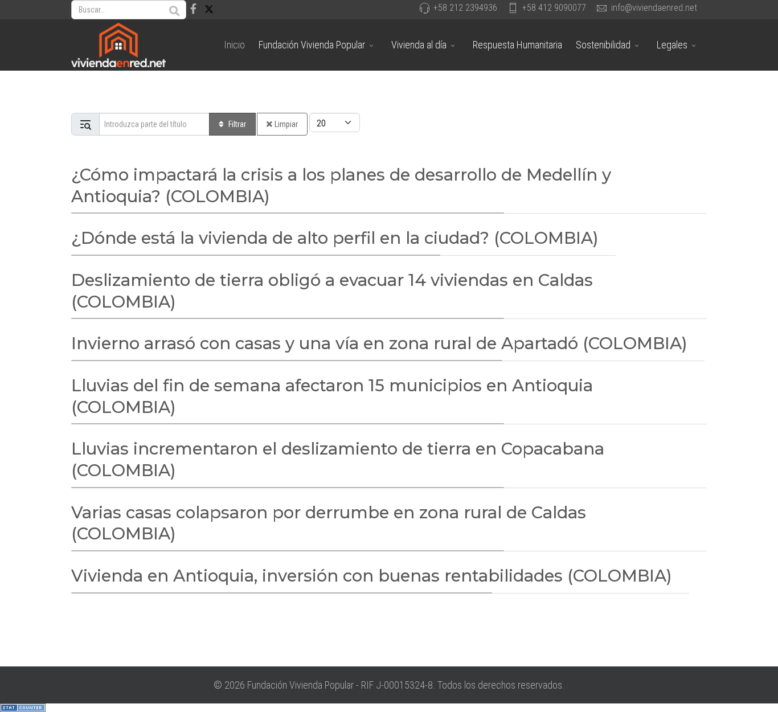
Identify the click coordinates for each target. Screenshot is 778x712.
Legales (672, 45)
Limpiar (286, 124)
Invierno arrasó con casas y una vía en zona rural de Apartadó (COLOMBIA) (379, 343)
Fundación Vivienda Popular (312, 45)
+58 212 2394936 (465, 7)
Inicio (234, 45)
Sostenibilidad (603, 45)
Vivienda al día (419, 45)
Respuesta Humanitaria (517, 45)
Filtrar (237, 124)
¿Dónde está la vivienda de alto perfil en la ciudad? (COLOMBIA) (335, 238)
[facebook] (193, 9)
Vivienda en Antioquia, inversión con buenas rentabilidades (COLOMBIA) (371, 576)
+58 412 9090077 (554, 7)
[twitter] (209, 9)
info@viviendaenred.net (654, 7)
